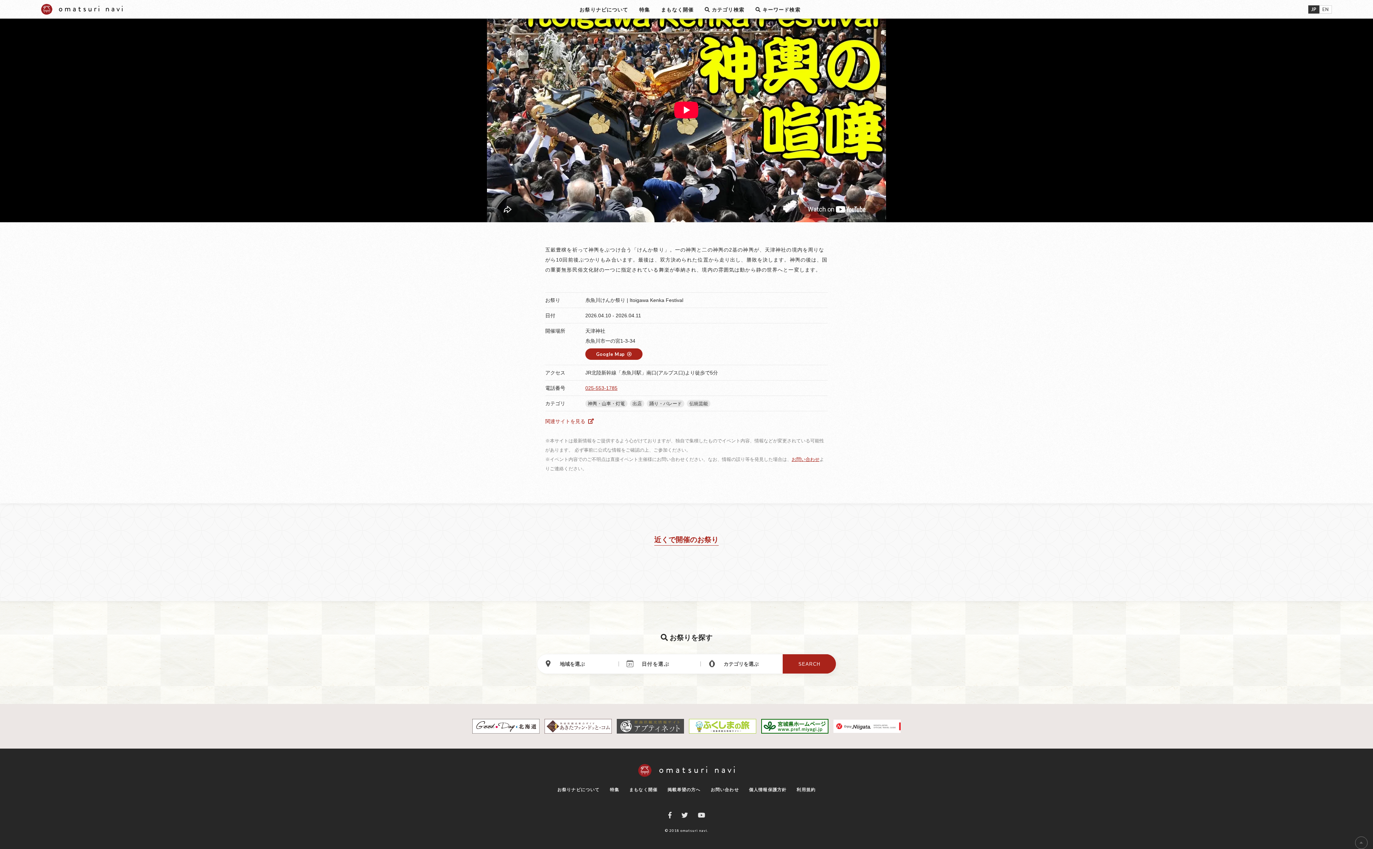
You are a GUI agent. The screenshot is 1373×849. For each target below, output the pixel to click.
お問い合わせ (806, 459)
